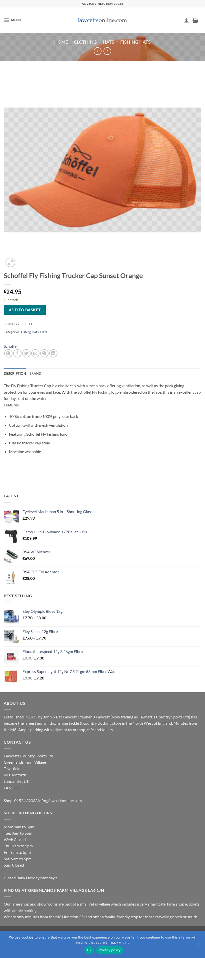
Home (61, 42)
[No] (198, 946)
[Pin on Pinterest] (44, 353)
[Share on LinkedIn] (53, 353)
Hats (108, 42)
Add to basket (25, 310)
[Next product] (98, 51)
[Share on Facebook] (17, 353)
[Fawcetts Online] (103, 20)
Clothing (85, 42)
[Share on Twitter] (26, 353)
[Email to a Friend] (35, 353)
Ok (89, 950)
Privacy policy (110, 950)
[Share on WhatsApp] (8, 353)
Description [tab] (15, 373)
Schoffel (11, 346)
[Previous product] (107, 51)
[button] (12, 20)
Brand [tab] (35, 373)
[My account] (186, 20)
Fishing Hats (135, 42)
